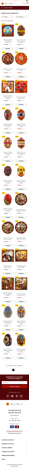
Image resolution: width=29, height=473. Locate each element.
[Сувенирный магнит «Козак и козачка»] (21, 283)
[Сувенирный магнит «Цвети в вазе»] (21, 87)
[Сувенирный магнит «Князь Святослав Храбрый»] (8, 87)
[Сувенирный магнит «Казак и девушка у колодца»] (8, 283)
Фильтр (5, 16)
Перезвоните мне (14, 415)
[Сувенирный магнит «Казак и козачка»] (8, 227)
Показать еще (15, 365)
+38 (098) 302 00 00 (14, 410)
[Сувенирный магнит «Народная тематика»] (21, 199)
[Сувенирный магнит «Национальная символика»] (8, 30)
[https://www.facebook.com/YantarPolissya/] (8, 396)
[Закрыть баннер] (27, 0)
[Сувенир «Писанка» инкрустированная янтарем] (21, 30)
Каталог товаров (8, 8)
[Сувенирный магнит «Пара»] (21, 58)
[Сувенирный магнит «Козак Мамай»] (8, 255)
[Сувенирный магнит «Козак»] (8, 59)
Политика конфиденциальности (14, 431)
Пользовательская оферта (14, 433)
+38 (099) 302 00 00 (14, 413)
